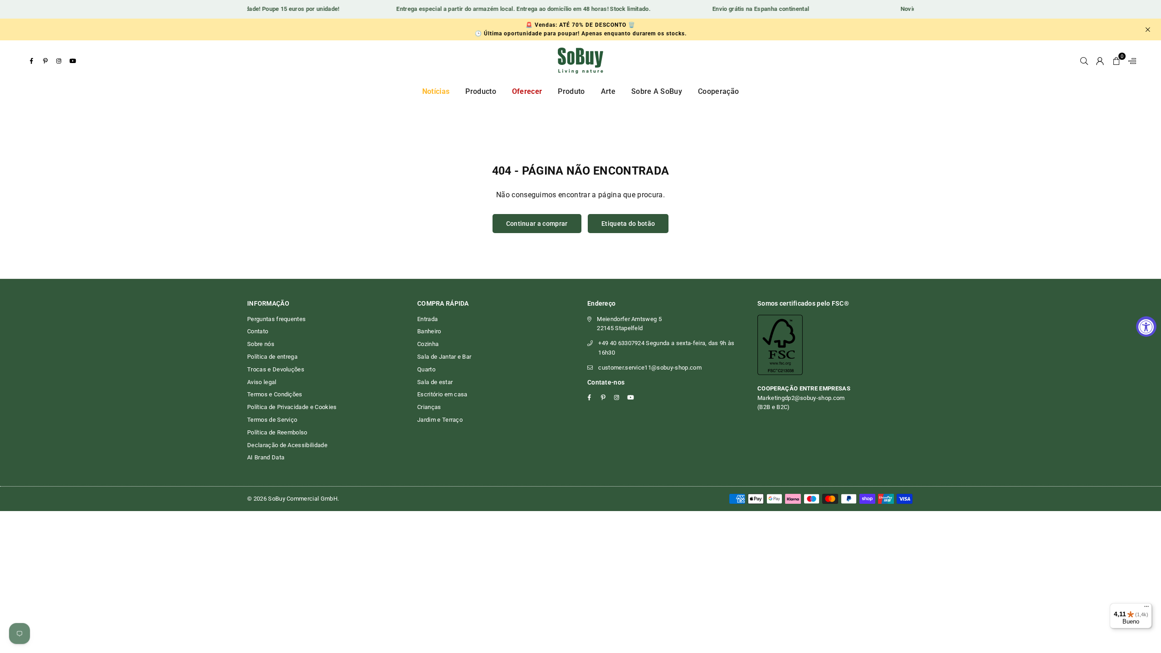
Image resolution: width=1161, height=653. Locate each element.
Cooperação (718, 91)
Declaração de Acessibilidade (287, 445)
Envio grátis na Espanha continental (751, 8)
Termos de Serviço (272, 419)
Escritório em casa (442, 394)
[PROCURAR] (1084, 61)
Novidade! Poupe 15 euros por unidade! (277, 8)
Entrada (427, 319)
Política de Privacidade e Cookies (292, 407)
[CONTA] (1100, 61)
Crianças (429, 407)
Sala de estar (435, 382)
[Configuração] (1130, 61)
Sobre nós (260, 344)
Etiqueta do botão (628, 223)
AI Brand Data (265, 457)
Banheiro (429, 331)
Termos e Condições (274, 394)
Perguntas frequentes (276, 319)
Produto (571, 91)
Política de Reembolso (277, 432)
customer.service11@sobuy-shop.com (650, 367)
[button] (1116, 61)
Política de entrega (272, 356)
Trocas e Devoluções (275, 369)
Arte (608, 91)
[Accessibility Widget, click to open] (1146, 327)
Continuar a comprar (537, 223)
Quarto (426, 369)
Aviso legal (262, 382)
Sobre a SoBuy (656, 91)
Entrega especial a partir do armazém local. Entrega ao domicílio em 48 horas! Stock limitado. (514, 8)
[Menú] (1146, 608)
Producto (480, 91)
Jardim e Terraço (440, 419)
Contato (257, 331)
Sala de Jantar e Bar (444, 356)
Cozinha (428, 344)
